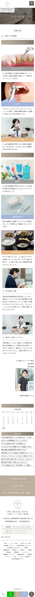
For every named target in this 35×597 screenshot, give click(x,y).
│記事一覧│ (17, 30)
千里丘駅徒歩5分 (24, 521)
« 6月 (3, 428)
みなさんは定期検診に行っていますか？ (14, 440)
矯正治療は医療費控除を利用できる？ (14, 450)
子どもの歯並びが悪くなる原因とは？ (14, 443)
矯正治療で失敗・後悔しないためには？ (14, 462)
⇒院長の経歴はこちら (26, 395)
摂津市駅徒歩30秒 (11, 521)
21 (22, 421)
